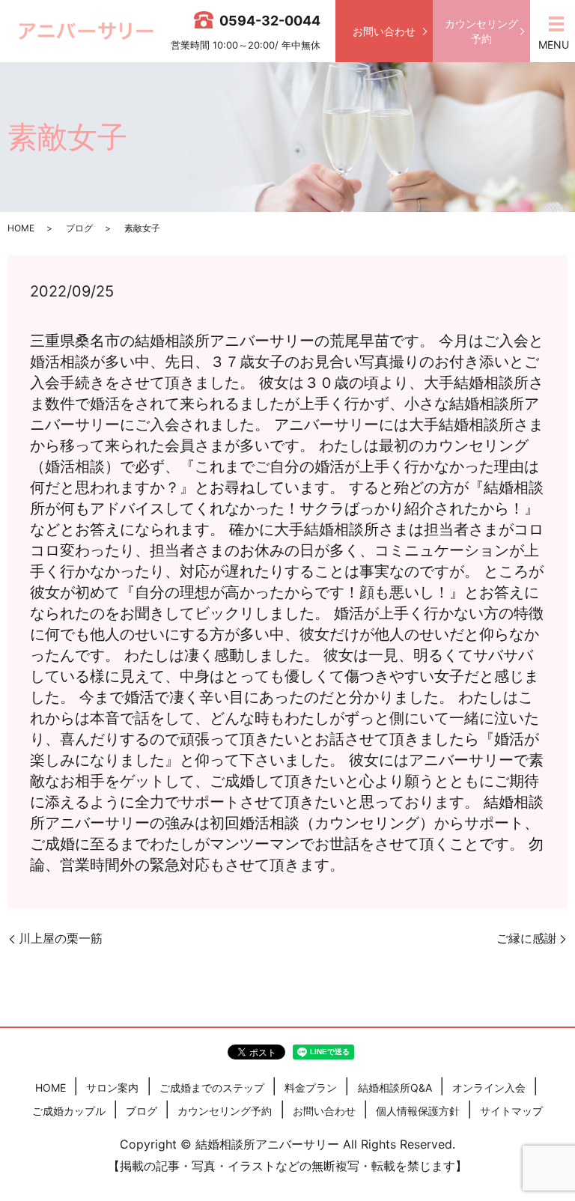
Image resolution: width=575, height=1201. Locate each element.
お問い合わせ (384, 31)
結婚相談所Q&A (395, 1087)
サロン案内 (112, 1087)
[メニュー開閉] (556, 23)
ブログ (79, 228)
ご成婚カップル (69, 1110)
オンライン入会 (489, 1087)
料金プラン (311, 1087)
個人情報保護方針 (418, 1110)
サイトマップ (511, 1110)
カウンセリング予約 (481, 31)
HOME (20, 228)
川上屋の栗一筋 (61, 938)
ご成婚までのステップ (211, 1087)
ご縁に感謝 (526, 938)
